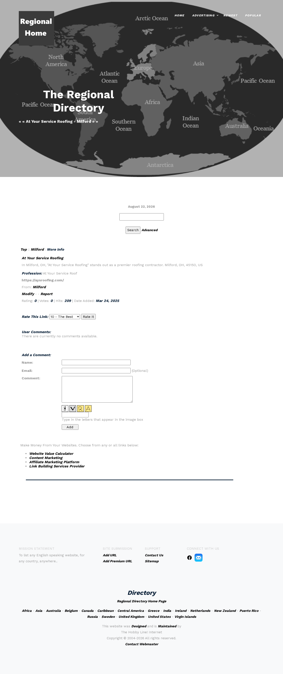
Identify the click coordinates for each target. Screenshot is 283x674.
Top (23, 249)
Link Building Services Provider (56, 466)
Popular (253, 15)
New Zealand (225, 611)
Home (179, 15)
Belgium (71, 611)
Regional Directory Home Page (141, 601)
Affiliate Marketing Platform (54, 462)
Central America (130, 611)
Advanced (149, 230)
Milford (37, 249)
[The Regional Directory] (36, 28)
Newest (230, 15)
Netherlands (200, 611)
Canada (87, 611)
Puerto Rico (248, 611)
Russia (92, 617)
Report (46, 294)
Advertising (203, 15)
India (167, 611)
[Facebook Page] (189, 557)
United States (159, 617)
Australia (53, 611)
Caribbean (105, 611)
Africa (27, 611)
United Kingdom (131, 617)
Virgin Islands (185, 617)
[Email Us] (198, 557)
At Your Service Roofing (42, 258)
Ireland (180, 611)
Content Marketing (45, 458)
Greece (153, 611)
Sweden (108, 617)
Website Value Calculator (51, 453)
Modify (28, 294)
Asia (38, 611)
